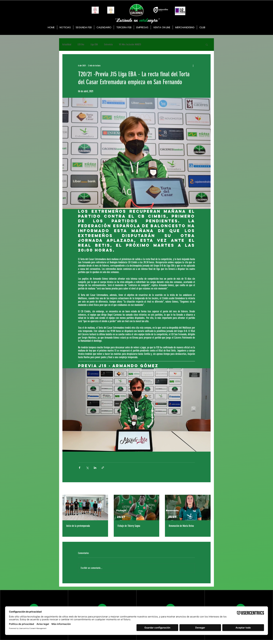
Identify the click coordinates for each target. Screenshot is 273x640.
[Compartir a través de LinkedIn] (95, 467)
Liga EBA (94, 44)
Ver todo (207, 488)
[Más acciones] (193, 65)
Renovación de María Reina (181, 526)
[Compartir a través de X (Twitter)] (87, 467)
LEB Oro (81, 44)
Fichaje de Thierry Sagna (129, 526)
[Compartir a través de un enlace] (102, 467)
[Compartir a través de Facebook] (79, 467)
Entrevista (108, 44)
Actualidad (66, 44)
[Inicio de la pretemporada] (85, 507)
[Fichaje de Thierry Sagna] (136, 507)
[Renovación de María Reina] (188, 507)
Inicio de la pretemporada (78, 526)
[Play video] (136, 410)
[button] (206, 44)
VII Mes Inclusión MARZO (130, 44)
